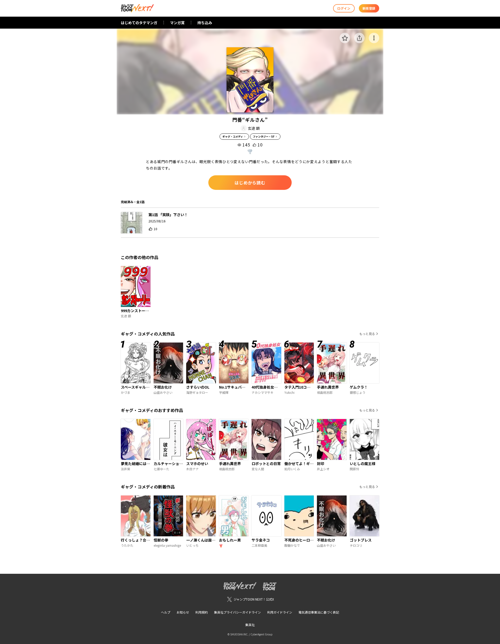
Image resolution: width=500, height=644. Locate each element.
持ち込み (204, 22)
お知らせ (183, 612)
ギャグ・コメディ (232, 136)
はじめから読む (250, 182)
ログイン (343, 8)
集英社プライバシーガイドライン (237, 612)
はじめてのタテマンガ (139, 22)
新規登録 (369, 8)
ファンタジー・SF (263, 136)
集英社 (250, 624)
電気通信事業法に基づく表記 (318, 612)
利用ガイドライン (279, 612)
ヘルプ (165, 612)
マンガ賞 (177, 22)
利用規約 (201, 612)
